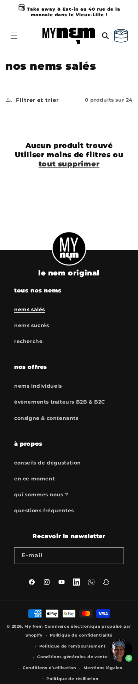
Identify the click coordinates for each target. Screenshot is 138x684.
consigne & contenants (46, 418)
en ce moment (34, 478)
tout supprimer (69, 164)
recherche (28, 341)
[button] (14, 36)
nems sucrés (31, 325)
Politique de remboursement (72, 646)
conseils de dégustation (47, 463)
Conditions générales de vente (72, 656)
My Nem (33, 626)
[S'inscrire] (115, 555)
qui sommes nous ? (41, 494)
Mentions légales (103, 667)
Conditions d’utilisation (49, 667)
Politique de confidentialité (81, 635)
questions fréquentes (44, 510)
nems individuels (38, 386)
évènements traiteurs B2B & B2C (59, 402)
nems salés (29, 309)
